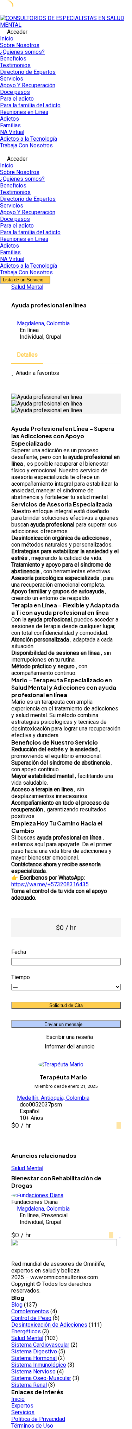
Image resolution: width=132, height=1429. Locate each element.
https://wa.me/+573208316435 (50, 884)
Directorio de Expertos (28, 72)
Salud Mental (27, 286)
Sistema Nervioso (33, 1371)
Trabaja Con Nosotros (26, 145)
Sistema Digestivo (34, 1351)
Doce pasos (15, 92)
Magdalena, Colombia (43, 323)
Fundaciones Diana (34, 1202)
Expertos (22, 1405)
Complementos (30, 1311)
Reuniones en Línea (24, 112)
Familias (10, 125)
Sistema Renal (29, 1385)
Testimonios (15, 65)
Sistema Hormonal (34, 1358)
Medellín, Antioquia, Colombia (53, 1098)
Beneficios (13, 58)
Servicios (11, 78)
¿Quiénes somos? (22, 52)
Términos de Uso (32, 1425)
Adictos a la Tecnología (28, 138)
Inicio (6, 38)
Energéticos (26, 1331)
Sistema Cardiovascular (40, 1344)
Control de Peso (31, 1318)
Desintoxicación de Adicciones (49, 1324)
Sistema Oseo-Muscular (41, 1378)
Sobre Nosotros (19, 45)
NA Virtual (12, 132)
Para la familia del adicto (30, 105)
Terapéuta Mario (63, 1077)
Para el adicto (17, 98)
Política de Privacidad (38, 1419)
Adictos (9, 118)
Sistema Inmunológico (38, 1364)
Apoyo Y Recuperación (27, 85)
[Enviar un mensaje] (119, 1125)
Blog (17, 1304)
